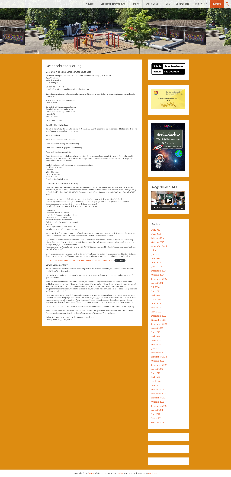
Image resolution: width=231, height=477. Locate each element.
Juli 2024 (155, 287)
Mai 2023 (155, 336)
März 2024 (156, 303)
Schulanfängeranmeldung (113, 4)
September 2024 (159, 279)
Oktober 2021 (157, 402)
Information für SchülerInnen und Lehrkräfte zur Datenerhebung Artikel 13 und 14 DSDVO (79, 260)
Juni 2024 (155, 291)
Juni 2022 (155, 373)
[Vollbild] (182, 208)
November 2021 (158, 398)
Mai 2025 (155, 258)
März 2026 (156, 234)
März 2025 (156, 262)
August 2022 (157, 369)
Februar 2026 (157, 238)
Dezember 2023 (158, 316)
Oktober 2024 (157, 275)
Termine (135, 4)
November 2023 (158, 320)
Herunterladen (119, 260)
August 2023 (157, 328)
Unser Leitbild (182, 4)
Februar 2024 (157, 307)
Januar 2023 (156, 348)
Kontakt (217, 4)
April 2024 (156, 299)
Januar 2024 (157, 312)
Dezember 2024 (158, 271)
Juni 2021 (155, 414)
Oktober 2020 (157, 422)
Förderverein (201, 4)
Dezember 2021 (158, 393)
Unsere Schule (153, 4)
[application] (168, 200)
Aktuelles (90, 4)
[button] (168, 200)
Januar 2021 (156, 418)
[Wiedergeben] (154, 208)
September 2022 (159, 365)
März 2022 (156, 385)
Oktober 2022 (157, 361)
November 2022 (159, 357)
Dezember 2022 (159, 352)
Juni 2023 (155, 332)
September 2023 (159, 324)
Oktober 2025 (157, 242)
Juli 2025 (155, 250)
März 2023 (156, 340)
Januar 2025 (156, 266)
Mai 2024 (155, 295)
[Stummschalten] (178, 208)
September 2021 (159, 406)
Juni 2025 (155, 254)
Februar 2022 (157, 389)
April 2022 (156, 381)
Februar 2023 (157, 344)
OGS (168, 4)
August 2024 (157, 283)
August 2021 (157, 410)
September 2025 (159, 246)
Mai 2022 (155, 377)
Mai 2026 (155, 230)
